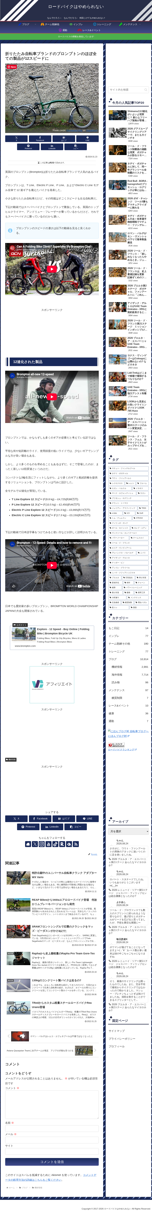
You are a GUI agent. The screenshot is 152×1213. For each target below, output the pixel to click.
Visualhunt (91, 130)
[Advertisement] (52, 333)
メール (11, 1134)
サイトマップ (117, 1030)
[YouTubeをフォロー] (49, 844)
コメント (12, 1088)
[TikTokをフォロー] (55, 844)
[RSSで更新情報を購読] (76, 844)
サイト (9, 1145)
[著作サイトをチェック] (28, 844)
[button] (75, 147)
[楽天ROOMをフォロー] (62, 844)
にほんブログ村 (117, 736)
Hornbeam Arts (74, 130)
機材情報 (12, 760)
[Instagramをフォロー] (42, 844)
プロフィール (117, 1046)
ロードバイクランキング (121, 749)
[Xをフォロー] (35, 844)
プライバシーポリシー (122, 1038)
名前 (9, 1122)
